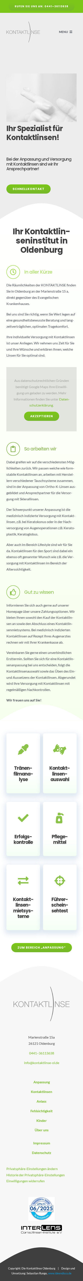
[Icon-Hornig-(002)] (41, 1199)
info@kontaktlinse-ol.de (41, 1063)
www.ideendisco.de (60, 1273)
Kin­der (41, 1120)
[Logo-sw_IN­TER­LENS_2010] (41, 1226)
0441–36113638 (41, 1053)
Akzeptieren (41, 416)
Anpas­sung (41, 1082)
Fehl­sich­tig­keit (41, 1111)
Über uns (42, 1130)
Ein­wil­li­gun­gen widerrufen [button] (25, 1181)
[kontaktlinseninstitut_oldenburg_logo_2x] (23, 23)
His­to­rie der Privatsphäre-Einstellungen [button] (35, 1175)
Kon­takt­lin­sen (41, 1092)
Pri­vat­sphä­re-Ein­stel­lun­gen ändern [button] (32, 1169)
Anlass (41, 1101)
